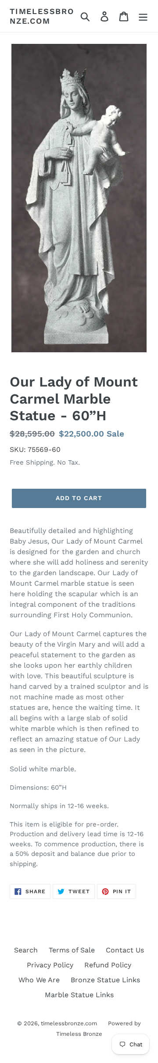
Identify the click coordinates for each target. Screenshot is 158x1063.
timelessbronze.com (42, 16)
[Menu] (143, 16)
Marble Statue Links (79, 995)
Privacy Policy (50, 965)
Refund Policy (107, 965)
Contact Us (125, 950)
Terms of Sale (72, 950)
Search (26, 950)
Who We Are (39, 980)
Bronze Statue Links (105, 980)
